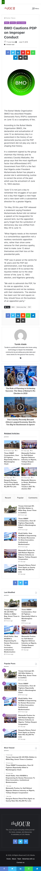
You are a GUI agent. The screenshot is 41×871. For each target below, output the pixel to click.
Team (19, 859)
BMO (13, 307)
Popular (20, 498)
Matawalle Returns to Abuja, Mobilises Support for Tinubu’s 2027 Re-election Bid (28, 484)
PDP (29, 307)
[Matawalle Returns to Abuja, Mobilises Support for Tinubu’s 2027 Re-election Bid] (29, 471)
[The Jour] (10, 8)
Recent (8, 498)
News (13, 18)
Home (7, 18)
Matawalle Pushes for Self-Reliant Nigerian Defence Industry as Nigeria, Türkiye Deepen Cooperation (27, 554)
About (14, 859)
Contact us (20, 862)
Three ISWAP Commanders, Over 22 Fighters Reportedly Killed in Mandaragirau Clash (27, 523)
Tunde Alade (11, 42)
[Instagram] (25, 583)
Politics (13, 23)
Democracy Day (21, 307)
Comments (32, 498)
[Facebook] (15, 583)
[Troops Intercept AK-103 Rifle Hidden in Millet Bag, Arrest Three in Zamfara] (10, 509)
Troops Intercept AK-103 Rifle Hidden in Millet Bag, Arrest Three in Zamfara (11, 614)
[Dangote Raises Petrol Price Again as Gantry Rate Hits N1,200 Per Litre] (12, 471)
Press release (21, 23)
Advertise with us (28, 859)
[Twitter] (20, 583)
